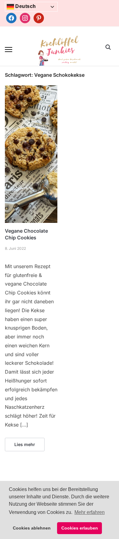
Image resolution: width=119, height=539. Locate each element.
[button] (8, 49)
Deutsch (25, 6)
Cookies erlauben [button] (79, 528)
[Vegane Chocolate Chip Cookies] (31, 89)
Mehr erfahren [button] (89, 512)
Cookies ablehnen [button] (32, 528)
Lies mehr (24, 444)
